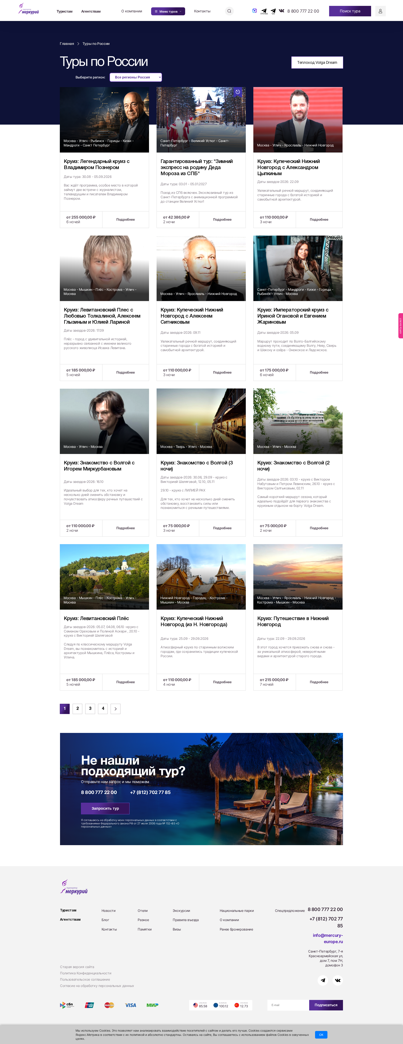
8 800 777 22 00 (303, 11)
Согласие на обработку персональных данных (97, 986)
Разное (143, 920)
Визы (177, 929)
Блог (105, 920)
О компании (131, 11)
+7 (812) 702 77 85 (150, 792)
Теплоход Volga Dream (317, 62)
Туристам (65, 11)
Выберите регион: (90, 77)
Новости (109, 910)
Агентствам (91, 11)
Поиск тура (350, 11)
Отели (143, 910)
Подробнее (125, 219)
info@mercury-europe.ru (328, 938)
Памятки (145, 929)
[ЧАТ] (270, 11)
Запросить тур (105, 808)
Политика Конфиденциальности (85, 973)
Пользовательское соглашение (85, 979)
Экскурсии (181, 910)
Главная (67, 44)
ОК (321, 1034)
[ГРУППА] (260, 11)
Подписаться (326, 1005)
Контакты (202, 11)
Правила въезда (186, 920)
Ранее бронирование (236, 929)
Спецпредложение (290, 910)
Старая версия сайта (77, 967)
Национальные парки (237, 910)
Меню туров (169, 11)
